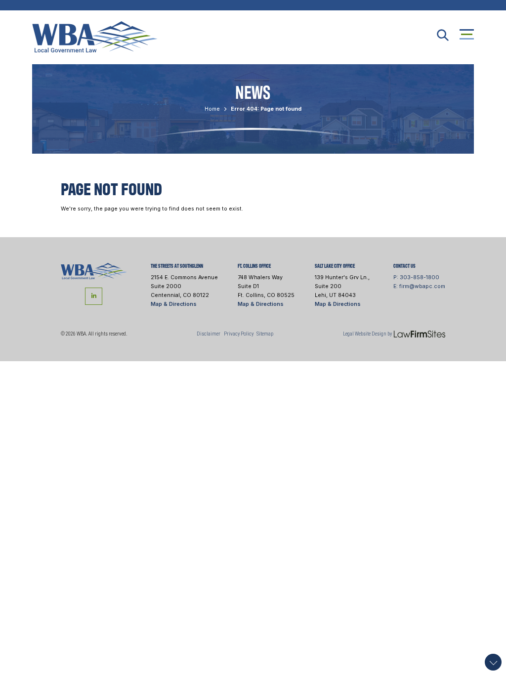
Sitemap (264, 334)
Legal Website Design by (367, 334)
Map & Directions (174, 304)
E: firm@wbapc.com (419, 286)
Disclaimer (208, 334)
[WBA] (95, 36)
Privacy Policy (238, 334)
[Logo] (94, 270)
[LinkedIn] (93, 296)
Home (212, 109)
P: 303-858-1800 (416, 277)
